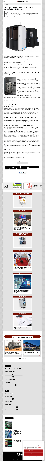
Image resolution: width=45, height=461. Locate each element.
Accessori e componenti (12, 409)
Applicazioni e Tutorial (10, 385)
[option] (13, 348)
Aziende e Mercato (10, 371)
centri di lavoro (16, 166)
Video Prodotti (9, 374)
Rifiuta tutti (33, 453)
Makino (5, 151)
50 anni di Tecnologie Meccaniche (13, 368)
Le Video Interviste (9, 379)
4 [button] (25, 358)
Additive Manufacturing (12, 407)
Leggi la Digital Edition (23, 206)
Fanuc (7, 382)
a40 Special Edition (13, 54)
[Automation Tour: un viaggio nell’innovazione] (23, 320)
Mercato (9, 396)
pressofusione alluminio (22, 168)
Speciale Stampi (9, 376)
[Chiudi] (43, 442)
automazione (10, 398)
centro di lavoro (24, 166)
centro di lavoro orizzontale (34, 166)
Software (9, 401)
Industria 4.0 (9, 393)
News (7, 4)
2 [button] (22, 358)
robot (8, 404)
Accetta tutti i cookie (33, 450)
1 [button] (20, 358)
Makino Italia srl (13, 168)
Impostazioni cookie (33, 456)
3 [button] (23, 358)
